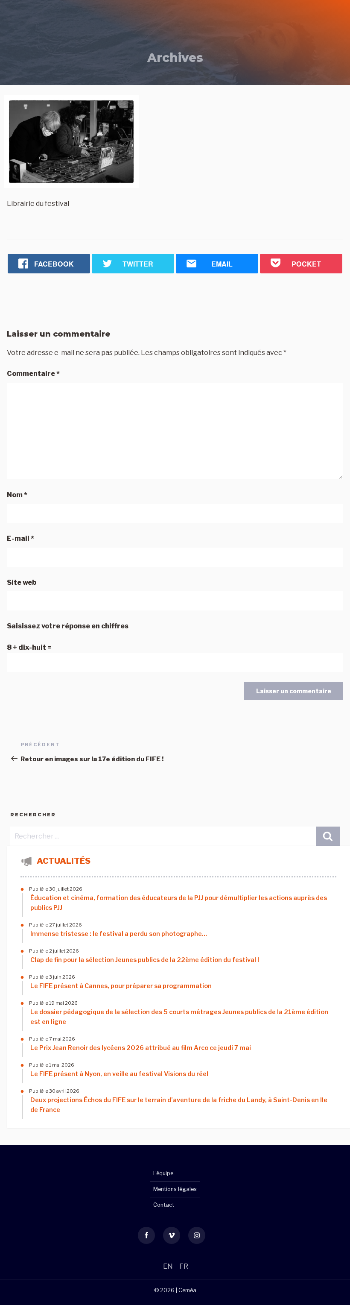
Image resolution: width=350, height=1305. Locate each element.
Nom (17, 495)
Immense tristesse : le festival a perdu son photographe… (118, 934)
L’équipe (163, 1173)
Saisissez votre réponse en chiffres (67, 626)
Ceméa (187, 1290)
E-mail (20, 538)
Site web (21, 582)
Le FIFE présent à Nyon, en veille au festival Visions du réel (119, 1074)
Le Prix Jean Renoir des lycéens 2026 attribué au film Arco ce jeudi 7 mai (140, 1048)
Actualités (63, 861)
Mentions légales (175, 1189)
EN (168, 1266)
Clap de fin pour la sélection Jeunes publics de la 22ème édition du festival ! (144, 960)
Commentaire (33, 374)
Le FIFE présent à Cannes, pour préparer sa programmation (121, 986)
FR (183, 1266)
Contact (163, 1205)
